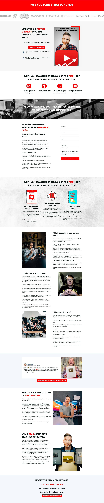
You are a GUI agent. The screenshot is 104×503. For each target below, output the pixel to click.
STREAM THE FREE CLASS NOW (37, 47)
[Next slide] (80, 368)
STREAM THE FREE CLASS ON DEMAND (52, 495)
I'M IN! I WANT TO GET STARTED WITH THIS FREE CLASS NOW (52, 380)
